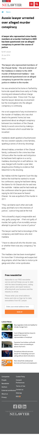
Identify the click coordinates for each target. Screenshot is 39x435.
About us (5, 394)
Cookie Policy (20, 376)
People (4, 380)
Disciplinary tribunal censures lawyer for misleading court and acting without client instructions (24, 353)
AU (4, 1)
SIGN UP (19, 312)
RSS (17, 396)
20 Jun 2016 (6, 55)
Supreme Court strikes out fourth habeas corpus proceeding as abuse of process (24, 344)
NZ (8, 1)
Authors (4, 387)
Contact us (19, 389)
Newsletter (5, 383)
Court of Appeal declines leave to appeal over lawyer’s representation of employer (24, 335)
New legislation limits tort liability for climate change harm (25, 326)
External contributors (9, 390)
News (8, 12)
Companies (5, 376)
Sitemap (19, 393)
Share (4, 59)
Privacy (4, 397)
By (6, 52)
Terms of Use (20, 386)
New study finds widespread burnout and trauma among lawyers (25, 362)
